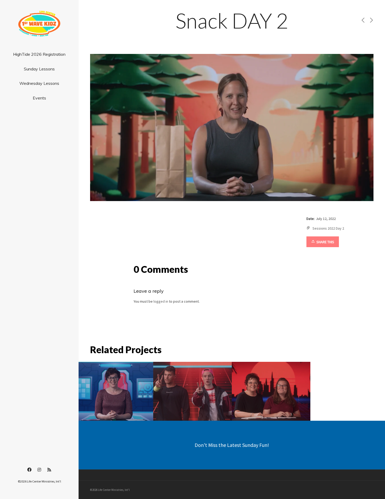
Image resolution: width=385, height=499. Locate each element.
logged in (160, 301)
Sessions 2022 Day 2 (328, 228)
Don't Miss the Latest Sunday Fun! (232, 445)
